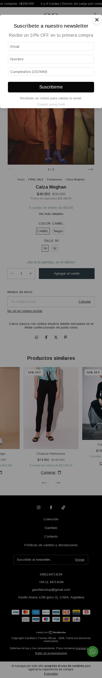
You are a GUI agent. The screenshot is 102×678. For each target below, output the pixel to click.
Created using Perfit (51, 104)
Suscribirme (51, 87)
